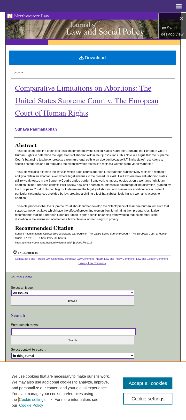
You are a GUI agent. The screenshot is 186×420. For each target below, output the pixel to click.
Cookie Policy (31, 405)
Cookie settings (32, 400)
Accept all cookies (148, 383)
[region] (93, 390)
